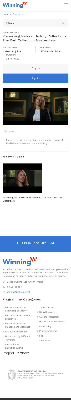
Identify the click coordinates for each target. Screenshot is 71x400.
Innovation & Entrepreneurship (14, 346)
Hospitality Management (52, 321)
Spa (41, 335)
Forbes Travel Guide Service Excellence (19, 317)
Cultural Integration (49, 316)
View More (44, 340)
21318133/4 (45, 243)
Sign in (35, 78)
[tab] (9, 132)
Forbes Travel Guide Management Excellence (17, 325)
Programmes (19, 14)
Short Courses (46, 307)
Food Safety (45, 326)
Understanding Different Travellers (17, 338)
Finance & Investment (16, 331)
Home (5, 14)
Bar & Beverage (47, 312)
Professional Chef (48, 330)
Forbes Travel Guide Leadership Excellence (16, 309)
